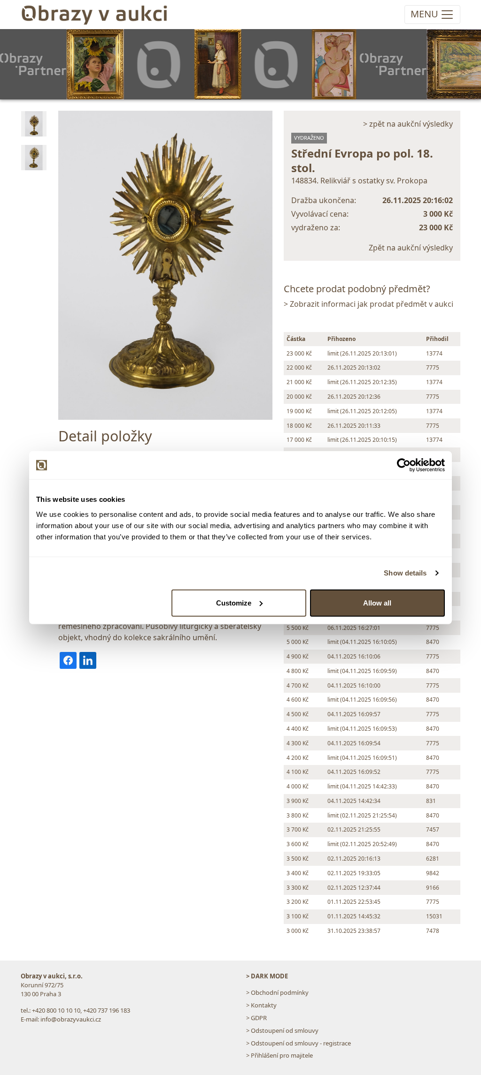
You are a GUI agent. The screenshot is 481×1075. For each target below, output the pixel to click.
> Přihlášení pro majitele (279, 1055)
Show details (405, 573)
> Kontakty (261, 1005)
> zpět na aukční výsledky (408, 124)
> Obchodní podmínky (277, 992)
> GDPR (256, 1018)
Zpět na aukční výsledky (411, 247)
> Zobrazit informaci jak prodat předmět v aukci (368, 304)
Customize (233, 602)
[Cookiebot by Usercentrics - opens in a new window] (404, 465)
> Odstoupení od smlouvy (282, 1030)
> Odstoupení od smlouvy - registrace (298, 1043)
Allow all (377, 602)
